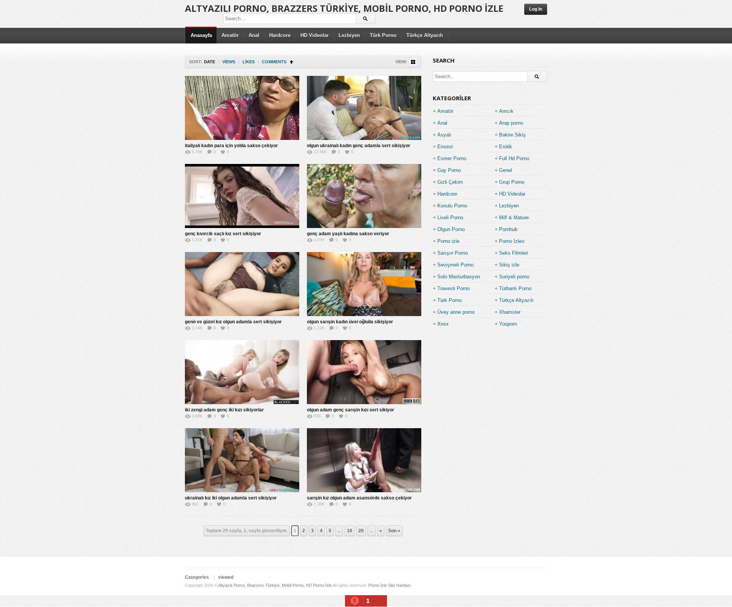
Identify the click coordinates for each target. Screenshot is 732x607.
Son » (394, 530)
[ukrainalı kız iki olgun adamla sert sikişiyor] (242, 460)
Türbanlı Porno (515, 288)
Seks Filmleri (513, 253)
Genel (505, 170)
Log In (535, 9)
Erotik (505, 146)
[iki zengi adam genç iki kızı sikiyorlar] (242, 372)
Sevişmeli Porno (455, 265)
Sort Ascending (291, 62)
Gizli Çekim (450, 182)
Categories (197, 577)
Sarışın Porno (452, 253)
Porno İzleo (511, 241)
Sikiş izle (509, 265)
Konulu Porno (452, 206)
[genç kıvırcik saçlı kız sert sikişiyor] (242, 196)
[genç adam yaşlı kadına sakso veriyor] (364, 196)
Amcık (506, 111)
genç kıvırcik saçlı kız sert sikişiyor (223, 233)
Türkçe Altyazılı (424, 35)
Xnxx (443, 324)
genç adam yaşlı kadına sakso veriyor (348, 233)
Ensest (445, 146)
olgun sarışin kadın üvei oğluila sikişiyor (350, 321)
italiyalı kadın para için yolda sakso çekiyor (231, 145)
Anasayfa (201, 35)
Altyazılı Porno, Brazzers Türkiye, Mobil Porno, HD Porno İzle (344, 8)
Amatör (230, 35)
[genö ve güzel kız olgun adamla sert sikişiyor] (242, 284)
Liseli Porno (450, 217)
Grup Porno (511, 182)
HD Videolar (314, 35)
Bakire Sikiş (512, 135)
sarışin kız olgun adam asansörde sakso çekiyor (359, 498)
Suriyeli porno (514, 276)
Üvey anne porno (456, 312)
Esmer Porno (451, 158)
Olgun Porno (451, 229)
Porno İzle (377, 585)
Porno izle (448, 241)
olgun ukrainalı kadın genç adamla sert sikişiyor (358, 145)
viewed (225, 577)
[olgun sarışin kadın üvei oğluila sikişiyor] (364, 284)
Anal (254, 35)
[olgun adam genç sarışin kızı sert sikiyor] (364, 372)
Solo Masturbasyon (458, 276)
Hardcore (280, 35)
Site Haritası (399, 585)
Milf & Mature (514, 217)
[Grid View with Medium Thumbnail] (413, 62)
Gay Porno (449, 170)
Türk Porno (383, 35)
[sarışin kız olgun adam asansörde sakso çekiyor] (364, 460)
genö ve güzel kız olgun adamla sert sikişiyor (233, 321)
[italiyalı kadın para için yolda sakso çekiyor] (242, 108)
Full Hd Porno (514, 158)
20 (361, 530)
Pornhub (508, 229)
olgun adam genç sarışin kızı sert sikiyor (350, 410)
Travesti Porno (453, 288)
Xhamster (509, 312)
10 (349, 530)
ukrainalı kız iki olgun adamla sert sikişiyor (231, 498)
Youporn (508, 324)
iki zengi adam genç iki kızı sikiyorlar (224, 410)
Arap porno (511, 123)
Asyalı (444, 135)
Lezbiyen (349, 35)
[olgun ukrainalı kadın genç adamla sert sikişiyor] (364, 108)
